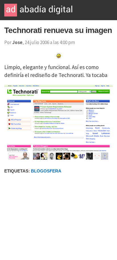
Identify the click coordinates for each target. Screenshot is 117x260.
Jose (17, 42)
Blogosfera (46, 171)
